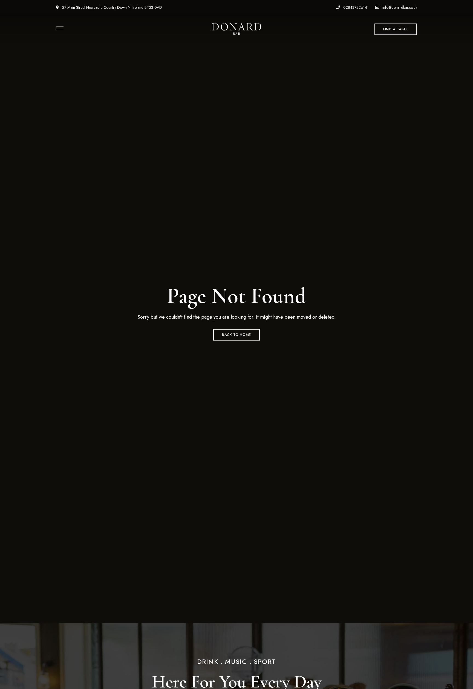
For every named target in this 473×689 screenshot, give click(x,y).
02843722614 (354, 7)
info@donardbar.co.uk (399, 7)
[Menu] (58, 27)
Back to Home (236, 334)
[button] (395, 29)
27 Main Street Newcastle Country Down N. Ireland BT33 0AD (111, 7)
